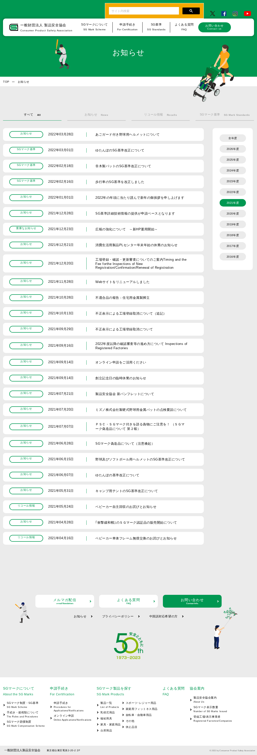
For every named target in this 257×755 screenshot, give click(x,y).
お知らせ (80, 616)
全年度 (232, 138)
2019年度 (233, 224)
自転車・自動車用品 (139, 714)
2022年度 (233, 192)
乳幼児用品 (107, 712)
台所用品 (106, 730)
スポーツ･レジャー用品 (141, 702)
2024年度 (233, 170)
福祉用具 (106, 718)
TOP (6, 81)
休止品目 (131, 726)
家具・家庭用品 (110, 724)
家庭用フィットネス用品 (142, 708)
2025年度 (233, 159)
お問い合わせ (214, 27)
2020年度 (233, 213)
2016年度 (233, 256)
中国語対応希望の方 (163, 616)
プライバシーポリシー (118, 616)
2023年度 (233, 181)
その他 (130, 720)
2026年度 (233, 148)
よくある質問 (128, 601)
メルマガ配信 (64, 601)
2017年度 (233, 245)
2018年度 (233, 235)
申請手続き (69, 706)
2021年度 (233, 202)
